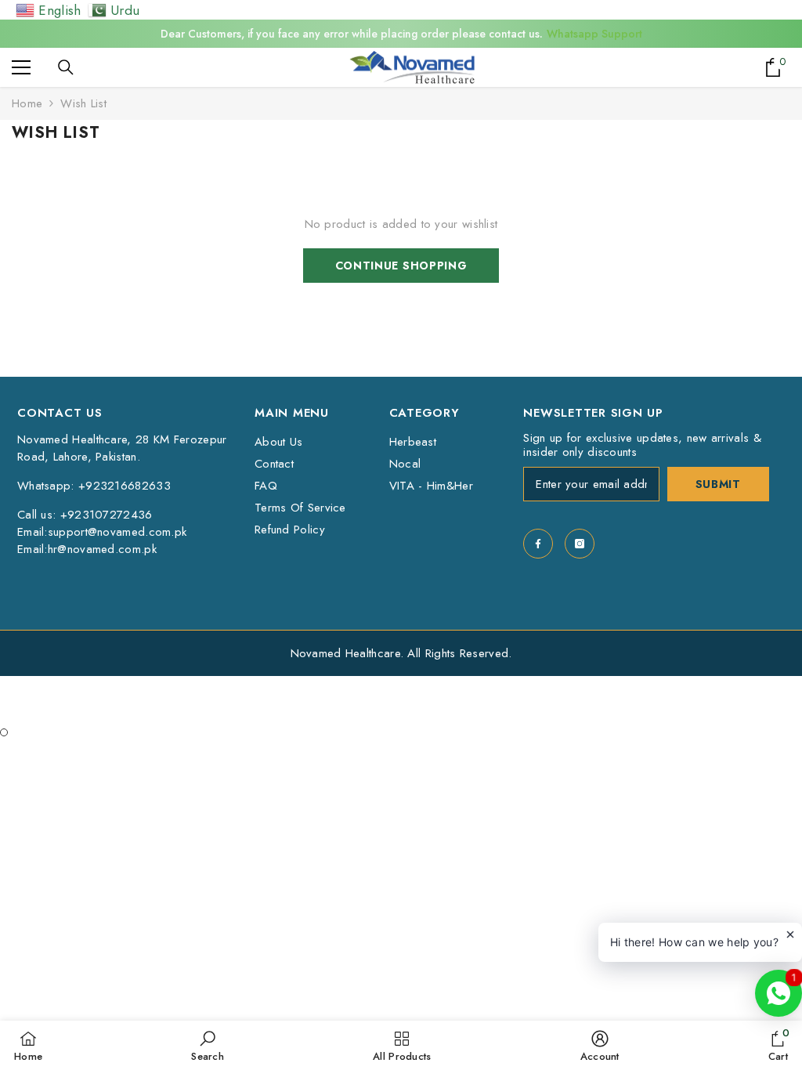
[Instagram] (579, 543)
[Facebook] (538, 543)
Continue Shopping (401, 265)
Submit (718, 484)
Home (27, 103)
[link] (208, 1045)
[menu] (21, 67)
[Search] (65, 67)
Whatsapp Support (594, 34)
